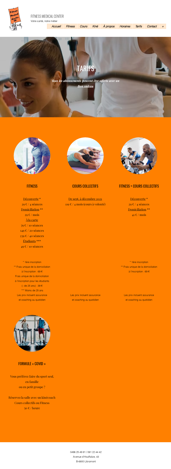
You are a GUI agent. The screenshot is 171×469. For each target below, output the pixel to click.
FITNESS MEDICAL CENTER (47, 16)
